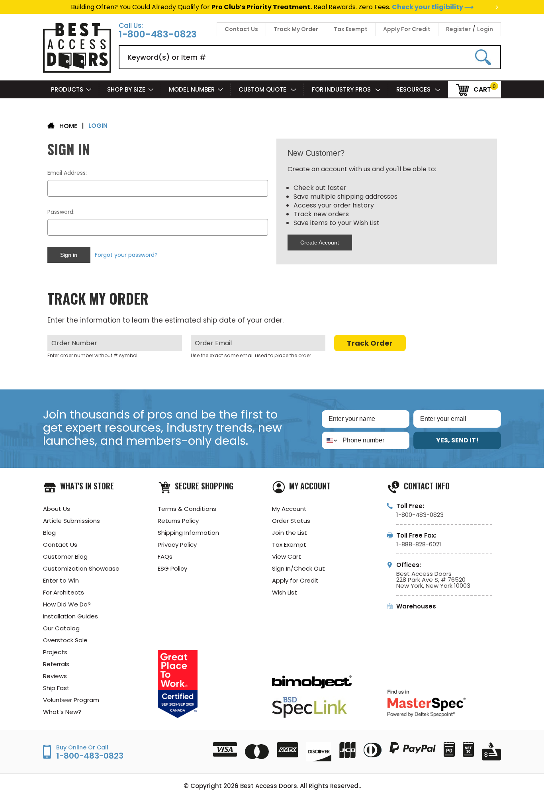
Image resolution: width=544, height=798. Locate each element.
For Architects (63, 592)
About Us (56, 509)
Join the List (289, 532)
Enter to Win (61, 580)
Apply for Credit (295, 580)
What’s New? (62, 712)
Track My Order (296, 29)
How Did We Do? (67, 604)
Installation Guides (70, 616)
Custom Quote (263, 89)
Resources (414, 89)
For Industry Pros (342, 89)
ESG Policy (172, 568)
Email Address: (67, 173)
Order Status (291, 520)
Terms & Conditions (187, 509)
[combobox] (330, 440)
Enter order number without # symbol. (93, 355)
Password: (60, 212)
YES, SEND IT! (457, 440)
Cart (482, 89)
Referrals (56, 664)
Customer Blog (65, 556)
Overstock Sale (65, 640)
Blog (49, 532)
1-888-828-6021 (418, 544)
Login (485, 29)
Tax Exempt (351, 29)
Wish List (284, 592)
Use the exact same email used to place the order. (251, 355)
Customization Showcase (81, 568)
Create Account (319, 242)
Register (458, 29)
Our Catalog (61, 628)
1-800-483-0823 (158, 34)
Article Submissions (71, 520)
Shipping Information (188, 532)
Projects (55, 652)
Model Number (192, 89)
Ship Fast (56, 688)
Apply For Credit (407, 29)
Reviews (55, 676)
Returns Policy (178, 520)
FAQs (165, 556)
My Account (289, 509)
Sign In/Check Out (298, 568)
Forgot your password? (126, 255)
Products (67, 89)
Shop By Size (126, 89)
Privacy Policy (177, 544)
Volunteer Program (71, 700)
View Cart (286, 556)
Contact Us (241, 29)
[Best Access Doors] (77, 71)
